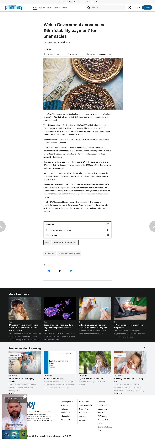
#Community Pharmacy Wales (69, 254)
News (47, 242)
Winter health (65, 420)
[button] (144, 293)
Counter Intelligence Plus (105, 428)
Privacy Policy (84, 409)
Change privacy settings (8, 440)
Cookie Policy (84, 413)
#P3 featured (49, 254)
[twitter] (60, 271)
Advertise (82, 420)
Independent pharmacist (102, 410)
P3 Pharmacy (37, 420)
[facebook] (49, 271)
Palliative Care (65, 416)
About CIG (83, 417)
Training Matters (28, 420)
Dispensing (64, 405)
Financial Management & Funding (65, 242)
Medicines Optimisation (65, 410)
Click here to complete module (16, 400)
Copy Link (50, 224)
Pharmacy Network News (104, 421)
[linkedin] (71, 271)
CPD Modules (13, 376)
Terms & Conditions (86, 405)
